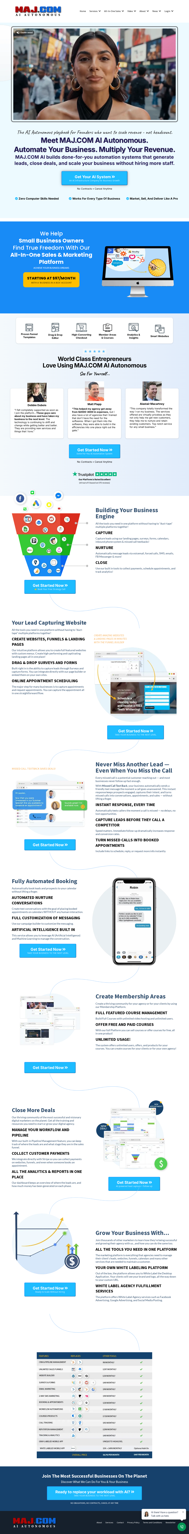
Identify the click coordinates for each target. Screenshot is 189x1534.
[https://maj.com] (38, 11)
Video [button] (130, 11)
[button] (99, 11)
